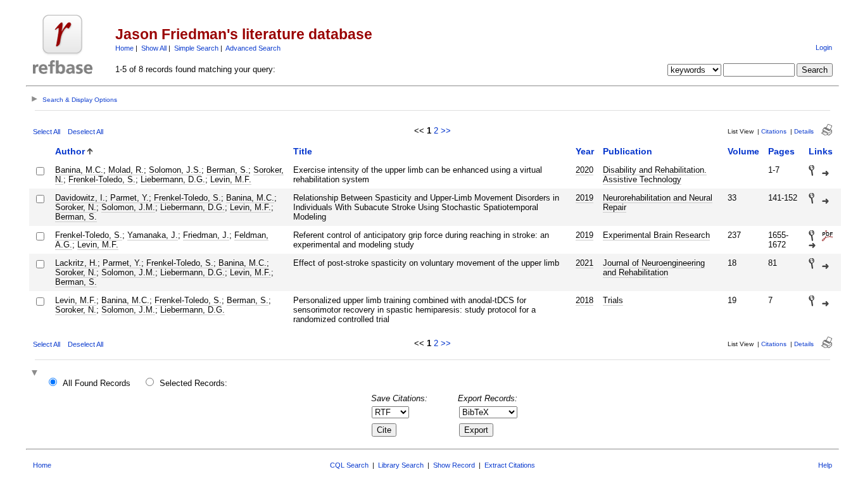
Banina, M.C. (79, 170)
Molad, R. (126, 170)
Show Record (454, 465)
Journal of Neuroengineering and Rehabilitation (654, 267)
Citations (773, 131)
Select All (46, 131)
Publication (627, 151)
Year (585, 151)
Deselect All (85, 131)
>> (446, 130)
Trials (613, 300)
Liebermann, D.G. (173, 179)
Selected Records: (193, 383)
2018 (584, 300)
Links (821, 151)
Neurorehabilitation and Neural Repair (657, 202)
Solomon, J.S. (175, 170)
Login (824, 47)
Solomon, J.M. (128, 207)
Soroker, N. (75, 207)
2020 (584, 170)
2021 (584, 263)
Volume (743, 151)
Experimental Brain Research (656, 235)
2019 (584, 197)
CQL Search (349, 465)
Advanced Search (253, 48)
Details (804, 131)
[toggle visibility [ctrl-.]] (36, 373)
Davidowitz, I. (80, 197)
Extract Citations (509, 465)
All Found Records (96, 383)
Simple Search (196, 48)
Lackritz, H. (76, 263)
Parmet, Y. (129, 197)
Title (302, 151)
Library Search (401, 465)
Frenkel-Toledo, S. (102, 179)
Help (825, 465)
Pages (781, 151)
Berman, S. (227, 170)
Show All (154, 48)
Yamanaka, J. (152, 235)
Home (124, 48)
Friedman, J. (206, 235)
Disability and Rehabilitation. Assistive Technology (655, 174)
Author (70, 151)
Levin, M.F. (230, 179)
